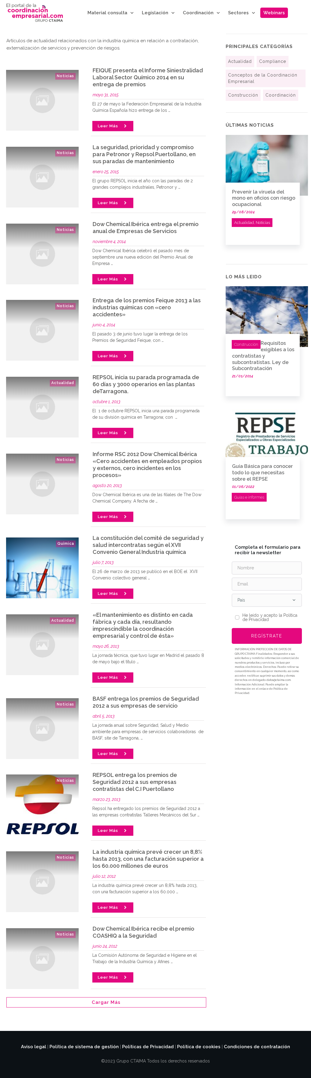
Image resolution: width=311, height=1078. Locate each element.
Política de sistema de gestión (84, 1046)
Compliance (272, 61)
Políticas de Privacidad (148, 1046)
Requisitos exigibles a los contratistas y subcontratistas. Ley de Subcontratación (263, 355)
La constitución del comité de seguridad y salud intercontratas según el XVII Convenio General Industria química (148, 545)
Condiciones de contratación (257, 1046)
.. (169, 110)
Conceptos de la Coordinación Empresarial (262, 78)
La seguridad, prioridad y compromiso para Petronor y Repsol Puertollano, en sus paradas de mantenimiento (144, 154)
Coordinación (280, 95)
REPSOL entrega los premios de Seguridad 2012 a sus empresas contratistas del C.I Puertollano (135, 782)
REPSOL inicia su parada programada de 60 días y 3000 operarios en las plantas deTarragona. (146, 384)
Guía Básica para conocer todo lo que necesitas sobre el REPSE (262, 472)
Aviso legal (33, 1046)
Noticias (65, 76)
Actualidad (62, 383)
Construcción (243, 95)
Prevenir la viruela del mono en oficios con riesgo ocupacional (263, 198)
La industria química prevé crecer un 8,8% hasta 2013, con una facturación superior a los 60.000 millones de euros (148, 859)
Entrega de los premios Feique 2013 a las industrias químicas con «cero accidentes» (147, 307)
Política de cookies (198, 1046)
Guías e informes (249, 497)
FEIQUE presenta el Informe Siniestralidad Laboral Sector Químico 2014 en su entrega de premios (148, 77)
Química (65, 543)
